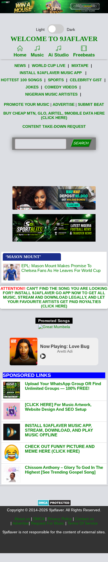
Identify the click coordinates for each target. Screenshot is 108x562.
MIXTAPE (79, 65)
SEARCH (81, 143)
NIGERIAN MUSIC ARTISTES (51, 94)
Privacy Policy (60, 519)
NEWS (20, 65)
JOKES (31, 87)
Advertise (20, 523)
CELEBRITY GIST (86, 80)
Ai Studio (58, 55)
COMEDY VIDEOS (61, 87)
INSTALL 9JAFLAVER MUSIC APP (51, 73)
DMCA (39, 519)
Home (20, 55)
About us (22, 519)
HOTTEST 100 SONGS (21, 80)
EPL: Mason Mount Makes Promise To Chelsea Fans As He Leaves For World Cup (61, 268)
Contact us (84, 519)
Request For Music (48, 523)
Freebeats (84, 55)
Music (37, 55)
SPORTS (56, 80)
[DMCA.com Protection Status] (54, 504)
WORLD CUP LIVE (48, 65)
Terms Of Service (83, 523)
